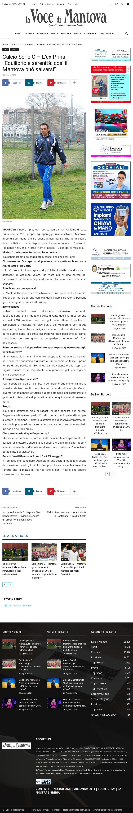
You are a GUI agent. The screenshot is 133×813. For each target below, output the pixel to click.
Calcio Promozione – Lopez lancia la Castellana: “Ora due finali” (66, 514)
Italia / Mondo (90, 33)
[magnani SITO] (111, 156)
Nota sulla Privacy (40, 809)
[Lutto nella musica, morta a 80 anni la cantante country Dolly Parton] (98, 377)
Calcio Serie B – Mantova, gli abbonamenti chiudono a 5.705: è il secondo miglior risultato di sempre (44, 571)
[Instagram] (116, 4)
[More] (74, 82)
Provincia (41, 33)
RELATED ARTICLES (15, 536)
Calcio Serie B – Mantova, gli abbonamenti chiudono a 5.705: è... (121, 423)
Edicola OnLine (47, 4)
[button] (126, 33)
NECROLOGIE (62, 789)
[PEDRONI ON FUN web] (111, 60)
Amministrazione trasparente (108, 809)
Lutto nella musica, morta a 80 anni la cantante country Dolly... (119, 377)
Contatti (60, 4)
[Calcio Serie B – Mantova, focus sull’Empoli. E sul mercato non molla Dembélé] (73, 552)
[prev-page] (4, 585)
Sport (76, 33)
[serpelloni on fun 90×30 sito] (111, 276)
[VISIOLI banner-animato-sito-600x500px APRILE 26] (111, 235)
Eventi (53, 33)
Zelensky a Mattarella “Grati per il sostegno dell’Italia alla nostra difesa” (100, 460)
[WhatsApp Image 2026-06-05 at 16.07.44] (111, 139)
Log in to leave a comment (17, 605)
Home (34, 4)
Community (73, 4)
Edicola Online (107, 33)
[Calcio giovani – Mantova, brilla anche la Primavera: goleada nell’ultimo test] (15, 552)
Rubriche (65, 33)
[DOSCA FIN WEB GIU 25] (111, 198)
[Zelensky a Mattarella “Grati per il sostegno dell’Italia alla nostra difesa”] (98, 358)
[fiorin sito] (111, 293)
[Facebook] (110, 4)
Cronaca (28, 33)
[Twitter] (122, 4)
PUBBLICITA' (106, 789)
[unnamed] (111, 258)
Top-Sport (14, 49)
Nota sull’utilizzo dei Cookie (76, 809)
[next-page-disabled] (10, 585)
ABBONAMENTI (84, 789)
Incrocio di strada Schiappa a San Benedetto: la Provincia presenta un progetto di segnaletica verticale (21, 518)
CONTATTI (43, 789)
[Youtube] (128, 4)
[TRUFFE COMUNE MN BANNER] (111, 102)
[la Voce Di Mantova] (66, 18)
